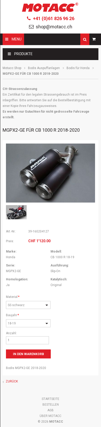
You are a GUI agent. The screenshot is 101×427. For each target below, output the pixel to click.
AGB (50, 410)
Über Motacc (50, 416)
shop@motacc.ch (54, 26)
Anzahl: (11, 333)
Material (13, 297)
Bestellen (50, 404)
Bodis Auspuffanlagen (44, 68)
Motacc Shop (12, 68)
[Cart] (93, 39)
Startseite (50, 399)
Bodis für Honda (78, 68)
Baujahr (13, 315)
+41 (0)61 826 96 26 (53, 18)
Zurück (12, 381)
